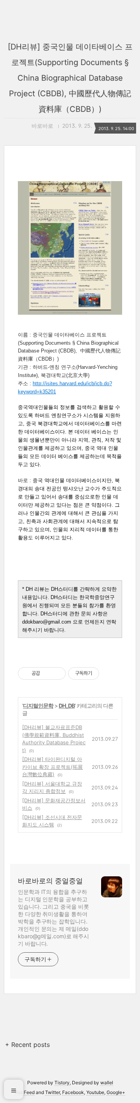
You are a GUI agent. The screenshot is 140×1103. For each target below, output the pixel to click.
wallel (106, 1082)
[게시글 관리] (57, 673)
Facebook (73, 1092)
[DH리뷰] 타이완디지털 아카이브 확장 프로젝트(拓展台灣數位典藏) (52, 766)
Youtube (95, 1092)
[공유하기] (47, 673)
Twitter (52, 1092)
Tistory (62, 1082)
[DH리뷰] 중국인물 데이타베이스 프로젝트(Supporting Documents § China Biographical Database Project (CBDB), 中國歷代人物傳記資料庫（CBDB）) (70, 78)
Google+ (116, 1092)
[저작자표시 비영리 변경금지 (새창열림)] (109, 673)
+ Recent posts (27, 1044)
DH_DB (67, 705)
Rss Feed (25, 1092)
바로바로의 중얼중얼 (50, 881)
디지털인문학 (38, 705)
